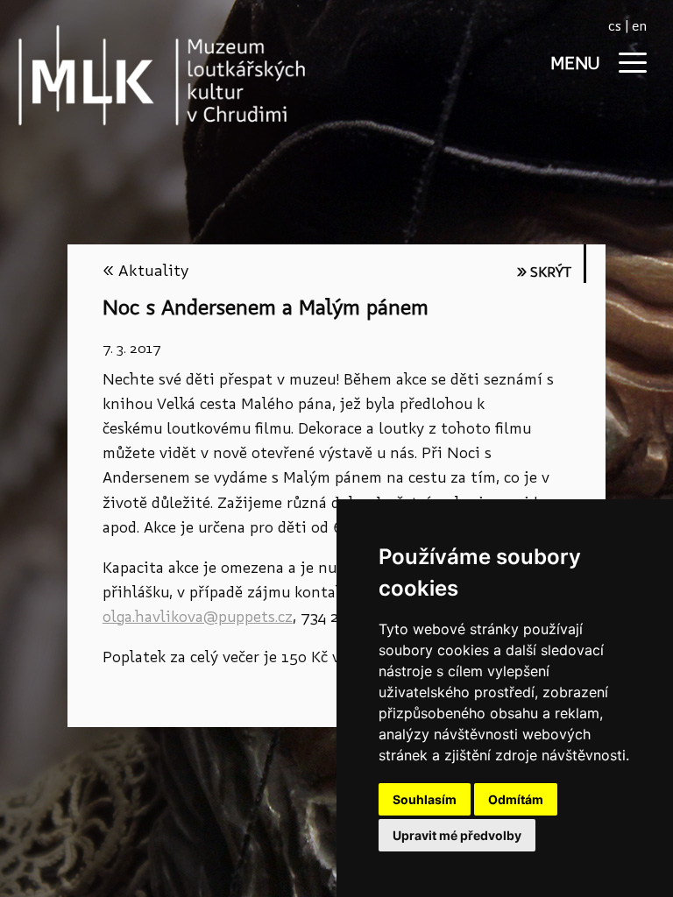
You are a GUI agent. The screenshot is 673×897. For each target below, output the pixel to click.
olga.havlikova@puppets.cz (198, 616)
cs (614, 26)
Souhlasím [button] (425, 799)
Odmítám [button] (515, 799)
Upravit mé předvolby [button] (457, 835)
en (639, 26)
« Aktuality (145, 270)
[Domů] (131, 75)
